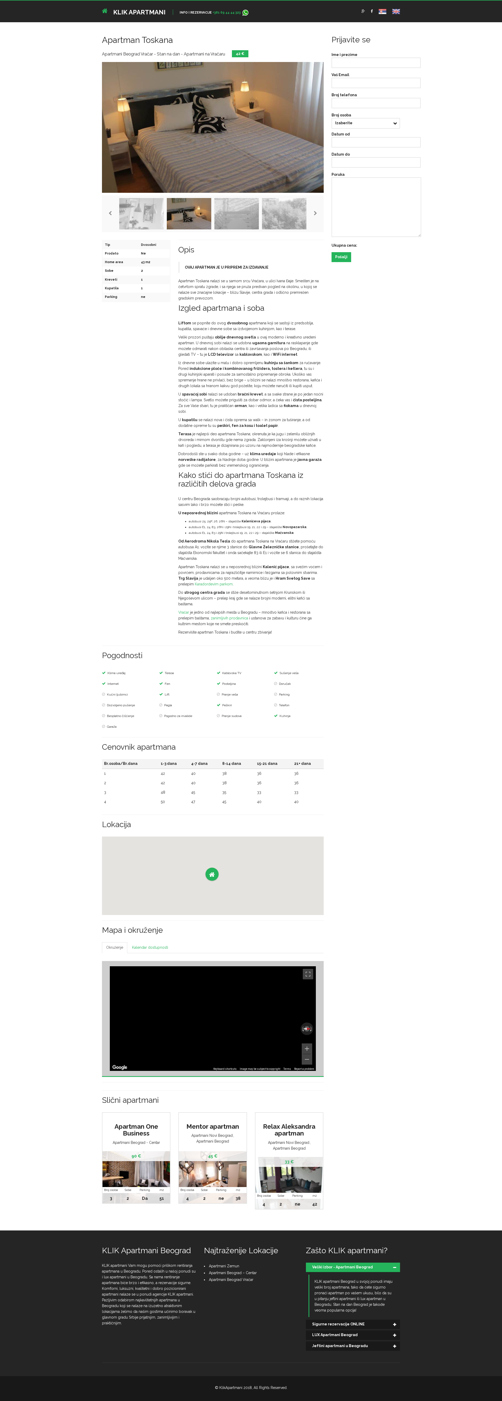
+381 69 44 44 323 (227, 12)
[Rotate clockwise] (311, 1028)
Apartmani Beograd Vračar (231, 1280)
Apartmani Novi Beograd (212, 1135)
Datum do (341, 154)
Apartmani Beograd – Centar (233, 1273)
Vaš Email (340, 75)
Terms (287, 1068)
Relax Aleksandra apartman (289, 1130)
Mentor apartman (212, 1126)
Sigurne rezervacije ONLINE (338, 1324)
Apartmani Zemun (224, 1266)
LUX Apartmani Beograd (335, 1335)
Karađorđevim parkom (214, 584)
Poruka (338, 174)
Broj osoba (341, 115)
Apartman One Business (136, 1130)
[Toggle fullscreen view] (308, 974)
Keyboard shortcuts (225, 1068)
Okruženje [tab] (114, 947)
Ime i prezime (344, 55)
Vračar (183, 612)
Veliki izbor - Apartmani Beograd (342, 1267)
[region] (213, 1018)
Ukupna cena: (344, 245)
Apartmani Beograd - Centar (136, 1142)
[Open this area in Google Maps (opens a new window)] (119, 1067)
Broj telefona (344, 95)
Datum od (341, 134)
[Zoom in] (307, 1048)
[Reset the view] (307, 1028)
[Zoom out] (307, 1059)
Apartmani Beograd (212, 1141)
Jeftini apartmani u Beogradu (340, 1346)
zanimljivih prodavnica (229, 618)
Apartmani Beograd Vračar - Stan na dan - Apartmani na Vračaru (163, 54)
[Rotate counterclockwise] (302, 1028)
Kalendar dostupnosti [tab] (150, 947)
